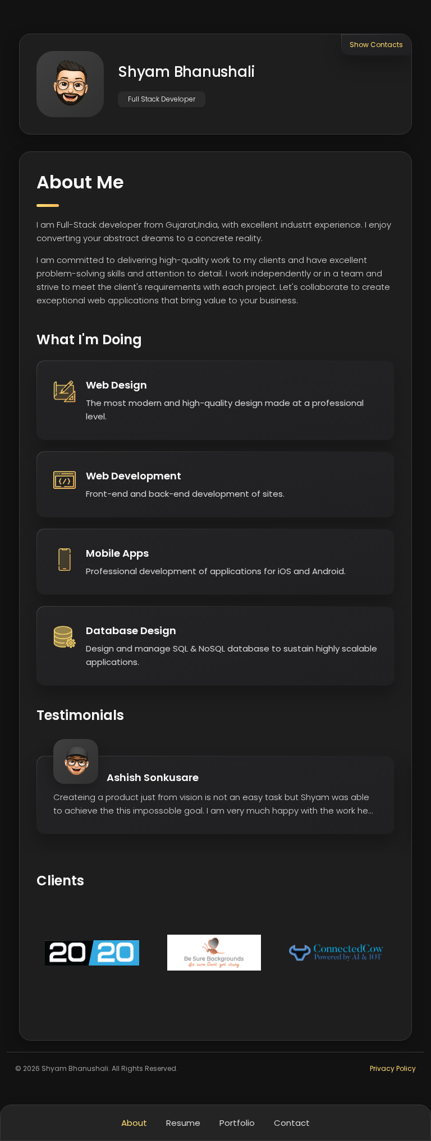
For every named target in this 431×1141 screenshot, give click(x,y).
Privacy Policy (393, 1068)
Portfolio (237, 1123)
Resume (183, 1123)
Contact (292, 1123)
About (134, 1123)
